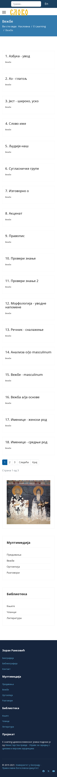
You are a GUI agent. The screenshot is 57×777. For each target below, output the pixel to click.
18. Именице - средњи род (26, 442)
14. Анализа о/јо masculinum (28, 352)
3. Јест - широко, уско (22, 101)
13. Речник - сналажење (24, 329)
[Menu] (4, 12)
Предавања (14, 554)
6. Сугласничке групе (22, 168)
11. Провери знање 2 (21, 281)
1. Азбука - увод (17, 56)
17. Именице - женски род (26, 419)
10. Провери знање (20, 258)
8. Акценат (13, 213)
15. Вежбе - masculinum (24, 374)
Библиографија (9, 663)
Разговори (13, 572)
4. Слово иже (15, 123)
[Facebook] (44, 771)
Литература (14, 618)
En (46, 4)
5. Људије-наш (16, 146)
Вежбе (8, 62)
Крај (34, 462)
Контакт (6, 669)
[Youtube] (53, 771)
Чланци (11, 612)
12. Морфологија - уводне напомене (25, 305)
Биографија (8, 658)
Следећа (24, 462)
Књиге (11, 606)
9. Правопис (15, 236)
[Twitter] (49, 771)
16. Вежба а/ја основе (22, 397)
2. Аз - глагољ (16, 78)
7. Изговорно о (17, 191)
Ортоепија (13, 566)
